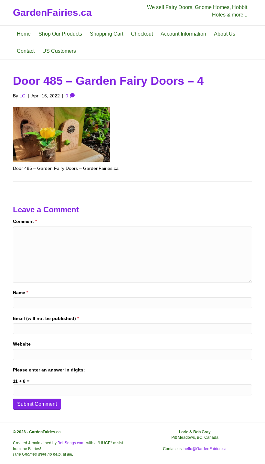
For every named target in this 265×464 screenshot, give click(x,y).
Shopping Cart (106, 34)
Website (22, 344)
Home (24, 34)
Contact (26, 51)
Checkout (142, 34)
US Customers (59, 51)
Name (20, 292)
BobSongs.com (71, 443)
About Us (224, 34)
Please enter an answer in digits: (49, 369)
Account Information (183, 34)
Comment (25, 221)
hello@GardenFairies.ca (205, 449)
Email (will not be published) (46, 318)
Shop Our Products (60, 34)
